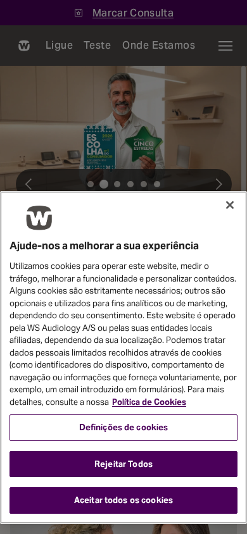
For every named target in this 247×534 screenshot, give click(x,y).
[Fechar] (230, 205)
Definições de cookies (123, 427)
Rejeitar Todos (123, 464)
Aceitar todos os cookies (123, 500)
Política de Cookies (149, 402)
